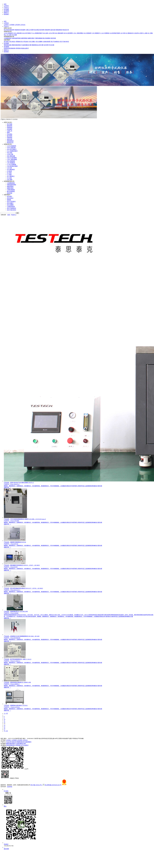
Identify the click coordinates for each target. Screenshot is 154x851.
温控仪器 (53, 29)
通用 (32, 29)
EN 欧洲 (135, 33)
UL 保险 (145, 33)
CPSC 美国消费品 (78, 33)
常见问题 (51, 45)
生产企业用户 (25, 745)
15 (4, 726)
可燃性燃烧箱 (38, 38)
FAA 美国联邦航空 (37, 33)
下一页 (6, 731)
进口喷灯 (6, 41)
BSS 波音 (45, 33)
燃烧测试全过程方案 (37, 45)
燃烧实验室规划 (16, 45)
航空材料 (42, 29)
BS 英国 (140, 33)
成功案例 (6, 11)
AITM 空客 (51, 33)
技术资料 (46, 45)
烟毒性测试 (31, 38)
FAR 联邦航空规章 (114, 33)
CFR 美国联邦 (96, 33)
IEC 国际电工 (11, 176)
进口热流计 (12, 41)
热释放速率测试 (16, 38)
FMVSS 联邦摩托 (68, 33)
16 (4, 728)
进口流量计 (32, 41)
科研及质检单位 (10, 745)
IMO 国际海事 (59, 33)
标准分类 (14, 742)
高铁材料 (47, 29)
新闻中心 (6, 12)
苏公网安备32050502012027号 (52, 785)
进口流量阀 (39, 41)
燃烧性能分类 (21, 742)
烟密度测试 (24, 38)
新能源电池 (59, 29)
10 (4, 719)
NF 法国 (9, 35)
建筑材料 (11, 29)
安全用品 (36, 29)
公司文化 (22, 24)
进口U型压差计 (24, 41)
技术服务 (6, 9)
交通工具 (28, 29)
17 (4, 729)
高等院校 (18, 48)
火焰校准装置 (46, 41)
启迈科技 (9, 786)
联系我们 (6, 14)
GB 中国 (122, 33)
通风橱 (18, 41)
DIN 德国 (14, 35)
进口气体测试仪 (55, 41)
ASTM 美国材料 (8, 33)
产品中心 (6, 7)
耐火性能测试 (46, 38)
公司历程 (17, 24)
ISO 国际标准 (129, 33)
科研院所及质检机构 (9, 48)
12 (4, 722)
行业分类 (8, 742)
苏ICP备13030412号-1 (36, 785)
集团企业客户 (25, 48)
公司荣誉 (11, 24)
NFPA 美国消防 (17, 33)
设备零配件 (28, 742)
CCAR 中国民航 (104, 33)
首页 (5, 4)
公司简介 (6, 5)
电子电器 (6, 29)
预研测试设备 (8, 45)
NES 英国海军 (87, 33)
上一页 (6, 713)
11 (4, 720)
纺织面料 (22, 29)
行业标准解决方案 (26, 45)
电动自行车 (66, 29)
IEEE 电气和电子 (27, 33)
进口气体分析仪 (64, 41)
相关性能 (53, 38)
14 (4, 725)
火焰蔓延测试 (8, 38)
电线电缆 (17, 29)
